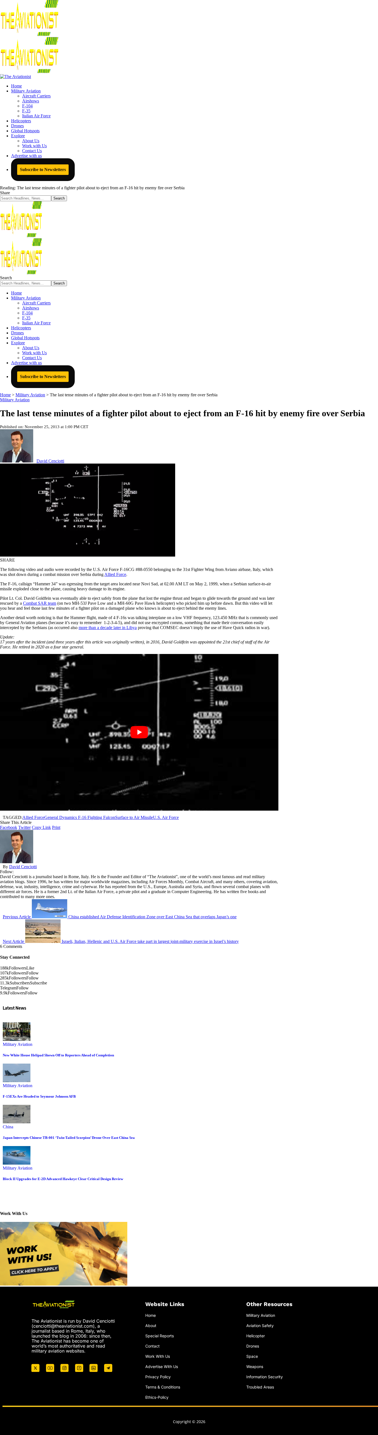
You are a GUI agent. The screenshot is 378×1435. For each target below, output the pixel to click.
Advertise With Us (161, 1366)
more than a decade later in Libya (108, 627)
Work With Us (157, 1356)
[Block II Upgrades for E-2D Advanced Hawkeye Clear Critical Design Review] (16, 1163)
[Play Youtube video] (139, 732)
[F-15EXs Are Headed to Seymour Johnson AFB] (16, 1080)
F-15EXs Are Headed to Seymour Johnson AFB (39, 1096)
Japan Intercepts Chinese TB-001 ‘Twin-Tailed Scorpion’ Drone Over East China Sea (69, 1138)
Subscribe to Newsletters (43, 169)
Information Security (264, 1376)
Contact (152, 1346)
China (8, 1126)
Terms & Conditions (162, 1387)
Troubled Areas (260, 1387)
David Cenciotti (50, 461)
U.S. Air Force (166, 817)
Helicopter (255, 1335)
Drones (252, 1346)
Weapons (254, 1366)
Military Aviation (15, 399)
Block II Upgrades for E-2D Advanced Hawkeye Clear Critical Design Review (63, 1179)
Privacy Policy (158, 1376)
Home (150, 1315)
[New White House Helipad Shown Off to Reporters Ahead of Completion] (16, 1039)
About (150, 1325)
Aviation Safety (260, 1325)
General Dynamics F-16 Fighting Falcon (79, 817)
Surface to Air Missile (134, 817)
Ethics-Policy (157, 1397)
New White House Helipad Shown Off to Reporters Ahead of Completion (58, 1055)
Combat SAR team (39, 603)
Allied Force (115, 574)
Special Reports (159, 1335)
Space (252, 1356)
